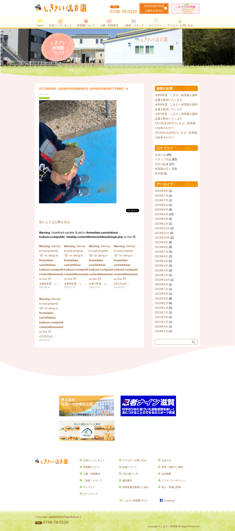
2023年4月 (161, 265)
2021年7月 (161, 312)
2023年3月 (161, 270)
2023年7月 (161, 251)
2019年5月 (161, 326)
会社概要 (166, 474)
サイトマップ (90, 494)
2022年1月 (161, 307)
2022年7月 (161, 289)
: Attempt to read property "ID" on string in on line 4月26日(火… (51, 319)
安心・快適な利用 (171, 487)
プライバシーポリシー (174, 480)
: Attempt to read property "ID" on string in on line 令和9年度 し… (51, 267)
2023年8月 (161, 247)
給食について (129, 467)
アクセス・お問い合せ (180, 25)
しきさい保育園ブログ (136, 500)
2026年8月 (161, 190)
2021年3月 (161, 317)
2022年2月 (161, 303)
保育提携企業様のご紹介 (135, 487)
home (40, 25)
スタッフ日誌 (163, 159)
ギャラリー (155, 25)
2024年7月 (161, 200)
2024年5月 (161, 204)
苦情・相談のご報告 (172, 467)
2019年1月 (161, 331)
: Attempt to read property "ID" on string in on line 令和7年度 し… (101, 267)
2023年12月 (162, 228)
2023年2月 (161, 275)
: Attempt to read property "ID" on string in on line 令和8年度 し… (76, 267)
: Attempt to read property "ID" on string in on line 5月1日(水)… (126, 267)
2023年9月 (161, 242)
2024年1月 (161, 223)
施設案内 (127, 480)
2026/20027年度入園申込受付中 (154, 8)
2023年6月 (161, 256)
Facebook (169, 500)
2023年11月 (162, 233)
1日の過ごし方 (130, 474)
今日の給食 (162, 164)
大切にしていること (60, 25)
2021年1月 (161, 321)
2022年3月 (161, 298)
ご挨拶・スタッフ (133, 25)
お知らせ (160, 154)
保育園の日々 (163, 168)
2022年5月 (161, 293)
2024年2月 (161, 218)
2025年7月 (161, 195)
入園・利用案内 (109, 25)
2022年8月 (161, 284)
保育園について (86, 25)
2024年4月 (161, 209)
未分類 (159, 173)
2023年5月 (161, 261)
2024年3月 (161, 214)
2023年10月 (162, 237)
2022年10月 (162, 279)
